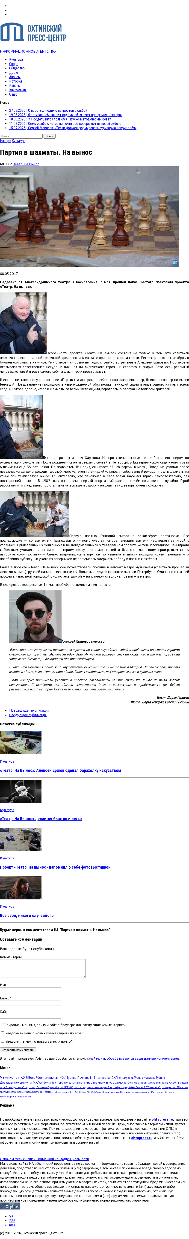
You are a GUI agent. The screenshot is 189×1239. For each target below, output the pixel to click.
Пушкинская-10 (141, 1082)
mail (12, 1225)
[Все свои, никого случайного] (20, 898)
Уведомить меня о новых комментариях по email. (45, 1033)
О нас (13, 94)
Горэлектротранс (168, 1087)
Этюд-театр (30, 1087)
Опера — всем (42, 1091)
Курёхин (156, 1082)
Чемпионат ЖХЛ (28, 1082)
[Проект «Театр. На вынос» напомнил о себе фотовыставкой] (20, 849)
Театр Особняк (171, 1082)
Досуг (13, 72)
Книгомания (18, 90)
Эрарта (52, 1087)
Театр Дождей (24, 1096)
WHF (7, 1091)
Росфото (112, 1087)
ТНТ (92, 1078)
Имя (3, 984)
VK (11, 1216)
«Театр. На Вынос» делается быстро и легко (41, 818)
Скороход (143, 1091)
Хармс (59, 1087)
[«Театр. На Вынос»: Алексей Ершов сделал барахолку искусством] (20, 753)
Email (5, 998)
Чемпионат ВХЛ (106, 1078)
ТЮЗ (22, 1091)
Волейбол (35, 1077)
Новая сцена (101, 1087)
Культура (16, 59)
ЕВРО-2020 (113, 1082)
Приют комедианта (83, 1087)
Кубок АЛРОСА (87, 1091)
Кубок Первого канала (63, 1082)
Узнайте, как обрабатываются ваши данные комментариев (133, 1058)
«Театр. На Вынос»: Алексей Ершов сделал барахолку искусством (60, 770)
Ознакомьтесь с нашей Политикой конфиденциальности (44, 1158)
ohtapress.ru (162, 1119)
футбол (43, 1082)
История (15, 81)
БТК (149, 1091)
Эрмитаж (42, 1087)
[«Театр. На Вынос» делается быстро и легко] (20, 801)
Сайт (4, 1011)
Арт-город (123, 1087)
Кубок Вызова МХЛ (139, 1087)
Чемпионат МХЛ (54, 1077)
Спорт (13, 64)
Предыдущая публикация (29, 710)
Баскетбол (126, 1082)
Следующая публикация (28, 714)
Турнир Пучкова (77, 1077)
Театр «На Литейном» (92, 1082)
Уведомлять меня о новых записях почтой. (39, 1041)
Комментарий (11, 957)
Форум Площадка (104, 1091)
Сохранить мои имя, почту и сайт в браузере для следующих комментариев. (65, 1024)
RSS (12, 1221)
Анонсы (15, 77)
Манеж (134, 1091)
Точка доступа (14, 1087)
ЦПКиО (67, 1087)
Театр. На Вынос (26, 164)
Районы (15, 85)
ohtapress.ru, (142, 1137)
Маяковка (30, 1091)
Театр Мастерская (59, 1091)
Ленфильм (11, 1096)
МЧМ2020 (74, 1091)
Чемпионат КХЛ (14, 1077)
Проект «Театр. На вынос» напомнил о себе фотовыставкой (55, 867)
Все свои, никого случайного (27, 915)
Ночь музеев (125, 1077)
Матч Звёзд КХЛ (159, 1091)
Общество (17, 68)
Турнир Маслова (145, 1077)
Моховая (154, 1087)
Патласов (15, 1091)
